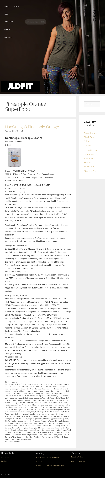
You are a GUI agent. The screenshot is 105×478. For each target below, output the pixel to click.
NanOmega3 (40, 412)
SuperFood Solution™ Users (26, 432)
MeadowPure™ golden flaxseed (58, 409)
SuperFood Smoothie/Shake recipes (32, 430)
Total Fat (66, 435)
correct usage (32, 391)
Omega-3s (65, 416)
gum (17, 403)
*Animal (11, 384)
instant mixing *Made (60, 407)
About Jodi (5, 457)
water (14, 439)
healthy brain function (56, 405)
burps (56, 389)
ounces (46, 419)
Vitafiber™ (37, 437)
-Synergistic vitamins (61, 384)
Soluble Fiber (40, 428)
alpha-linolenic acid (21, 386)
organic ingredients (35, 419)
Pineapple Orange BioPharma (44, 421)
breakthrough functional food (43, 389)
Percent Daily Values (15, 421)
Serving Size (65, 425)
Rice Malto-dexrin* (34, 425)
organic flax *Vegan (20, 419)
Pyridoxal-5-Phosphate (13, 425)
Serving (57, 425)
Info (41, 407)
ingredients (47, 407)
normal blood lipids (30, 414)
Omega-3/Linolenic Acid (51, 416)
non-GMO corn (16, 414)
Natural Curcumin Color (53, 412)
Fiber (44, 398)
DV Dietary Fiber (38, 393)
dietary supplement (24, 393)
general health (36, 400)
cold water (22, 391)
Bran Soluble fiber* (24, 389)
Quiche (87, 145)
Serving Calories (18, 428)
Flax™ (68, 398)
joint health (9, 409)
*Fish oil (17, 384)
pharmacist (28, 421)
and (30, 386)
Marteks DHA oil (40, 409)
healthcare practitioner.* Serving (17, 405)
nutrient (54, 414)
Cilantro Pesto (91, 171)
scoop (51, 425)
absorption (9, 386)
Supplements (12, 382)
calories (8, 391)
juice (15, 409)
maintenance (29, 409)
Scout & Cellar (77, 457)
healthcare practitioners (38, 405)
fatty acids (37, 398)
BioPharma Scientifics (44, 386)
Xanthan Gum (22, 439)
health (22, 403)
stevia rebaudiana (11, 430)
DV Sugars (39, 396)
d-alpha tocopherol (58, 391)
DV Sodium (31, 396)
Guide (13, 403)
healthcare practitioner (59, 403)
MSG (32, 412)
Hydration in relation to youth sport (90, 154)
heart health (23, 407)
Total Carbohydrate (55, 435)
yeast (29, 439)
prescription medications (48, 423)
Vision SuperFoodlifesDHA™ (22, 437)
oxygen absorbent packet (58, 419)
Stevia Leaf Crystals (62, 428)
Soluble (31, 428)
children (15, 391)
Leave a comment (14, 442)
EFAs (60, 396)
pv (69, 423)
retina (25, 425)
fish (47, 398)
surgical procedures (34, 435)
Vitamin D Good (62, 437)
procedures (63, 423)
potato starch (34, 423)
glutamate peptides (49, 400)
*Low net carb (48, 384)
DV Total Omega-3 (50, 396)
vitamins (8, 439)
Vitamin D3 (52, 437)
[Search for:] (92, 104)
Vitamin (44, 437)
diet (15, 393)
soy (52, 428)
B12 (34, 386)
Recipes (4, 461)
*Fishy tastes (26, 384)
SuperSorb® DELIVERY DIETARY (48, 432)
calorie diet (64, 389)
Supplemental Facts (19, 435)
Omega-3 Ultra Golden (22, 416)
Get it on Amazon (78, 461)
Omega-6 (8, 419)
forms (19, 400)
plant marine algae (21, 423)
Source (48, 428)
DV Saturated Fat (20, 396)
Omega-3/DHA (37, 416)
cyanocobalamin (44, 391)
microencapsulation (12, 412)
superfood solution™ (54, 430)
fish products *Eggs (57, 398)
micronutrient (25, 412)
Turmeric (8, 437)
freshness (26, 400)
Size (26, 428)
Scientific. (45, 425)
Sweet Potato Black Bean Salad (90, 137)
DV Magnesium (56, 393)
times (45, 435)
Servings (8, 428)
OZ (6, 421)
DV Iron (47, 393)
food (14, 400)
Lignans (21, 409)
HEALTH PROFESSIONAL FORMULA (37, 403)
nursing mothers (44, 414)
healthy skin (13, 407)
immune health (33, 407)
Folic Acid (8, 400)
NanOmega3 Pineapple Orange (32, 126)
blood (14, 389)
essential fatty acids (25, 398)
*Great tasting (37, 384)
